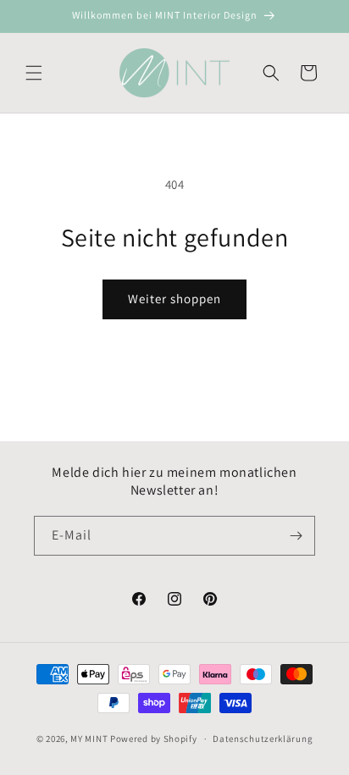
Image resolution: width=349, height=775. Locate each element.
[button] (34, 72)
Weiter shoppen (174, 299)
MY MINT (89, 739)
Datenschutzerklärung (263, 739)
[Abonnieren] (295, 536)
